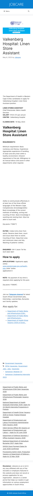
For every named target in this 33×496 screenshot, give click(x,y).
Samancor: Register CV (13, 372)
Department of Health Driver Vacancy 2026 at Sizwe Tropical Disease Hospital (16, 415)
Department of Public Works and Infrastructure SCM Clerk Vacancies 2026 (16, 389)
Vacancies (15, 369)
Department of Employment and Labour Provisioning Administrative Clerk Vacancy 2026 (15, 422)
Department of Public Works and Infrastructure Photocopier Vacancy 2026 (16, 397)
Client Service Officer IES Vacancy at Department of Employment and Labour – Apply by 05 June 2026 (16, 430)
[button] (28, 11)
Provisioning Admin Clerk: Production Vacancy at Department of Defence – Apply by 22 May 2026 (16, 454)
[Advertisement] (16, 78)
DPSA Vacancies (11, 366)
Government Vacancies (13, 363)
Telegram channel (16, 294)
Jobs (9, 369)
